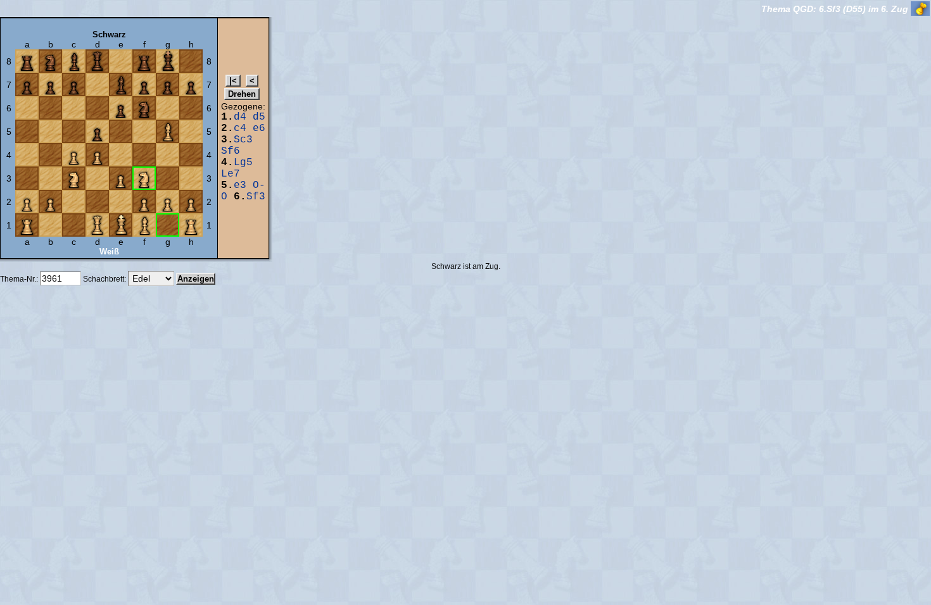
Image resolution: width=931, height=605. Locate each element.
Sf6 (230, 151)
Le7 (230, 174)
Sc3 (243, 140)
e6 (259, 128)
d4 (240, 117)
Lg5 (243, 162)
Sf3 (255, 197)
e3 (240, 185)
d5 (259, 117)
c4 (240, 128)
